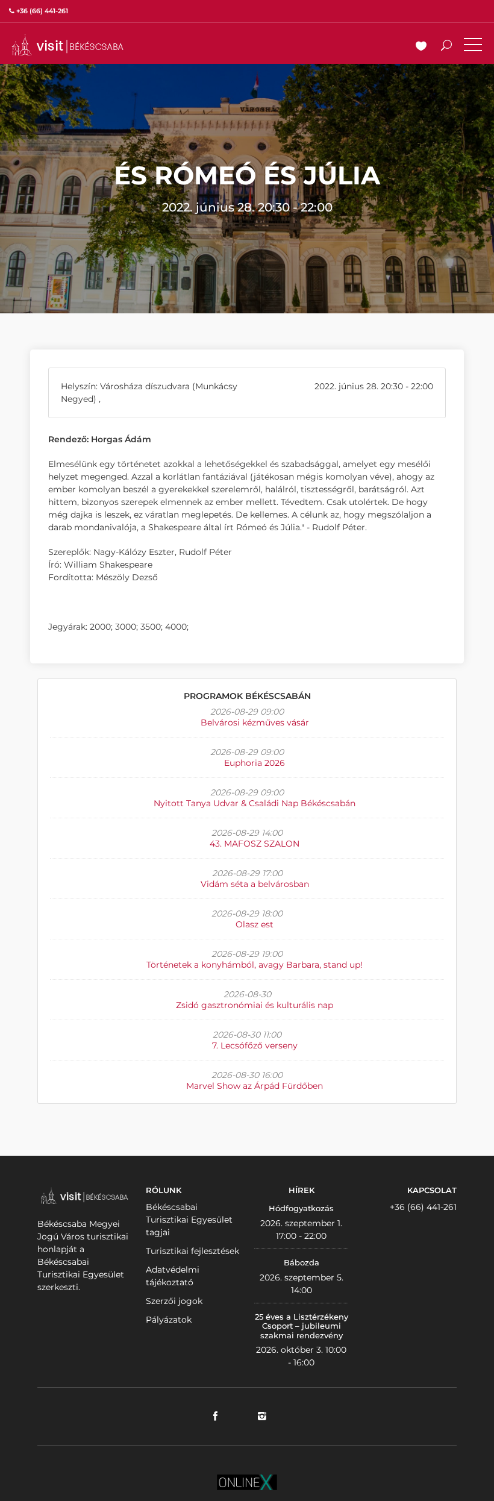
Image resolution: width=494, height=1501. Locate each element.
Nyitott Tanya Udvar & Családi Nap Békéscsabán (254, 803)
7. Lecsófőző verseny (255, 1045)
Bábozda (301, 1262)
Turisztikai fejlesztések (192, 1251)
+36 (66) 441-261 (423, 1207)
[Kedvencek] (421, 47)
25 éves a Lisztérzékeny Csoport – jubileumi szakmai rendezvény (301, 1326)
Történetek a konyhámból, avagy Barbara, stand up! (254, 964)
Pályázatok (169, 1319)
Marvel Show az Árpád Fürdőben (254, 1085)
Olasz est (255, 924)
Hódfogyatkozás (301, 1208)
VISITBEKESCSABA (67, 45)
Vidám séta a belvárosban (255, 884)
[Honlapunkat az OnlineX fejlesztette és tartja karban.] (247, 1481)
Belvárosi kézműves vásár (255, 722)
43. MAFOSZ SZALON (254, 843)
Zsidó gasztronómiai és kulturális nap (254, 1005)
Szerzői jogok (174, 1301)
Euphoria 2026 (254, 762)
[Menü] (473, 47)
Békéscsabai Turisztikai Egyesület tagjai (189, 1220)
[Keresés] (446, 47)
